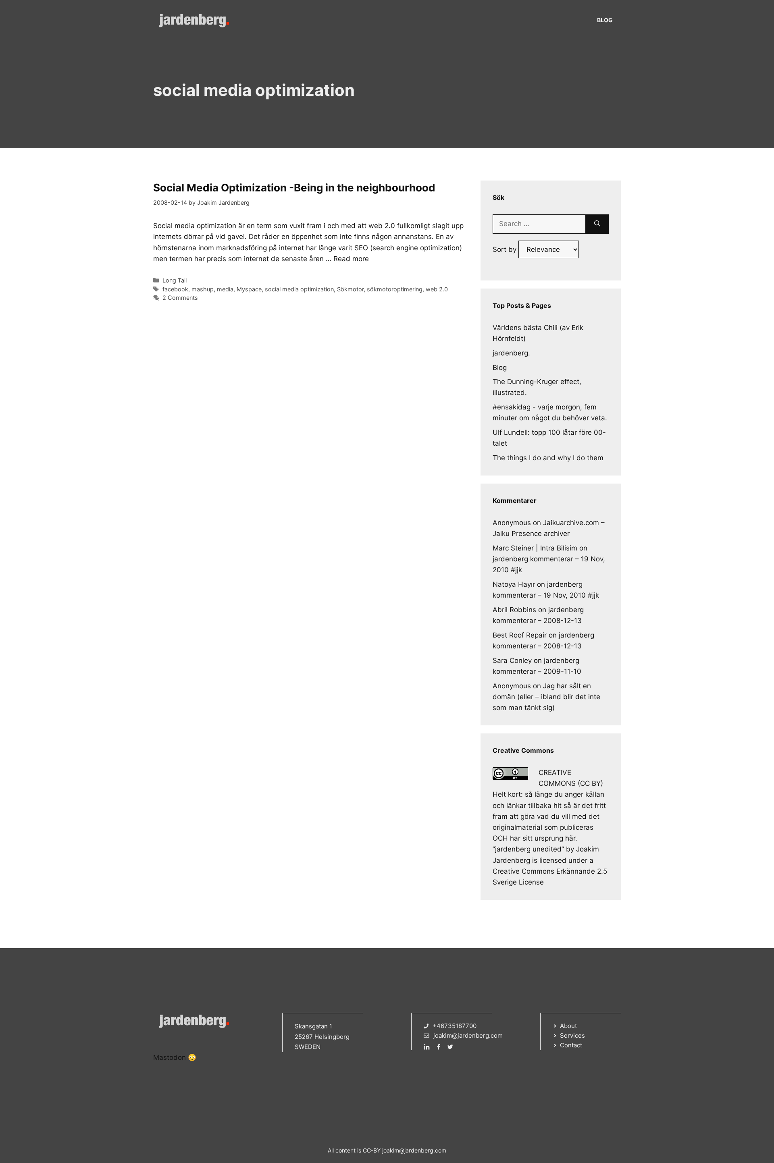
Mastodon (169, 1057)
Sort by (505, 249)
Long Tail (174, 280)
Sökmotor (350, 289)
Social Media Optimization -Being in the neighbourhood (294, 187)
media (225, 289)
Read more (351, 259)
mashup (202, 289)
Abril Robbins (514, 610)
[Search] (597, 224)
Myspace (249, 289)
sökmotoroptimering (394, 289)
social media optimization (299, 289)
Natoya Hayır (514, 584)
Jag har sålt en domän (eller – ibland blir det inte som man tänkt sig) (546, 697)
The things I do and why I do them (548, 458)
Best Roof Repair (520, 635)
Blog (605, 20)
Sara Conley (512, 660)
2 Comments (180, 297)
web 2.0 (437, 289)
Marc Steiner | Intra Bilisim (535, 548)
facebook (175, 289)
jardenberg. (511, 353)
